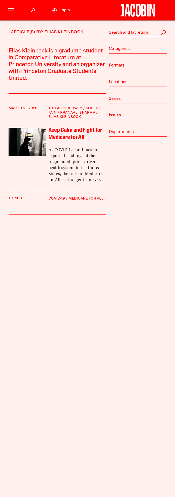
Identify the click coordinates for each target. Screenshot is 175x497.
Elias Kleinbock (64, 117)
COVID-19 (56, 198)
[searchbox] (138, 32)
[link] (61, 10)
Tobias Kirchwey (65, 108)
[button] (11, 10)
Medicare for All (86, 198)
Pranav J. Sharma (77, 112)
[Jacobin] (138, 10)
